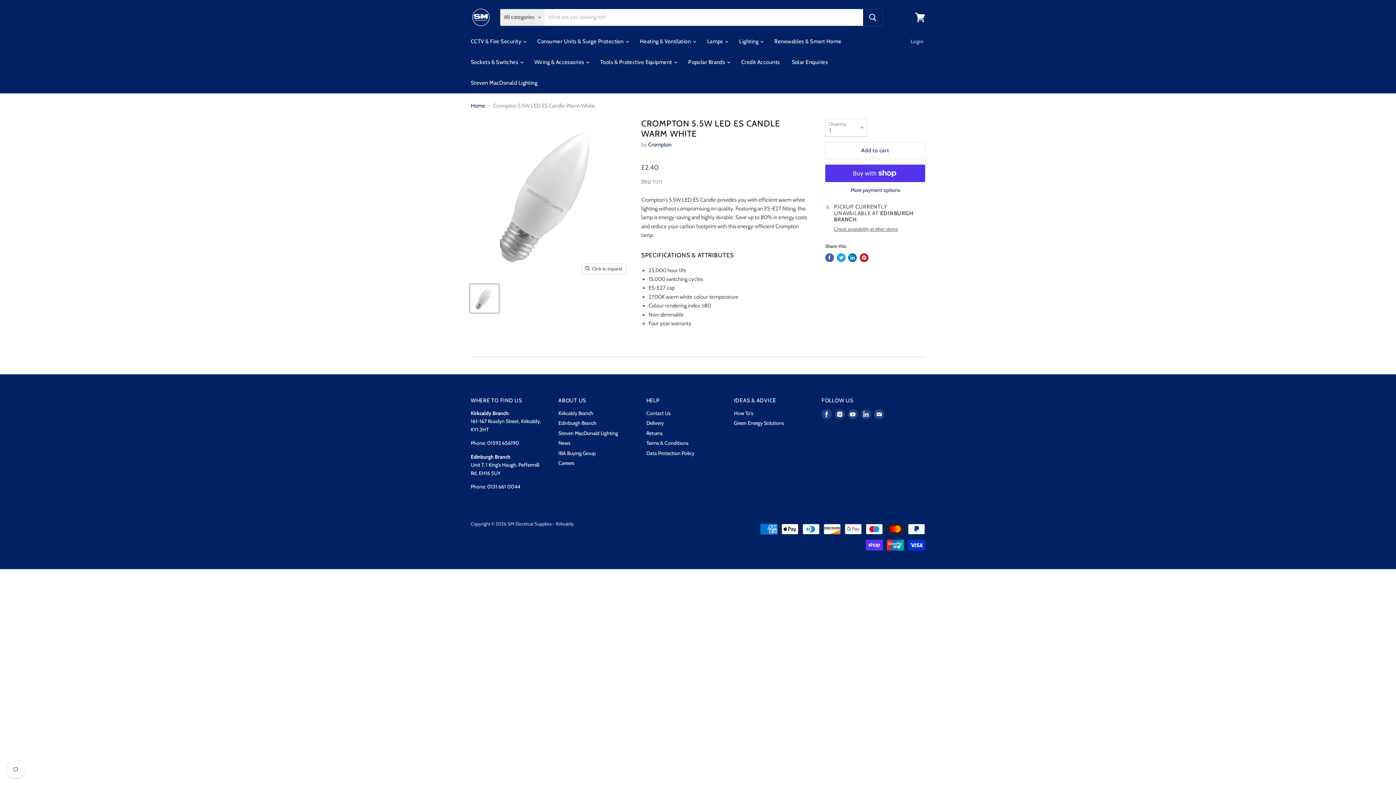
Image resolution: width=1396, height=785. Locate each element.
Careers (566, 463)
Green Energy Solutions (759, 423)
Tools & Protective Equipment (636, 62)
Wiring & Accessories (559, 62)
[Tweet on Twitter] (841, 257)
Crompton (659, 144)
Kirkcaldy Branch (575, 413)
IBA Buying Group (577, 453)
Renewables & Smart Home (807, 41)
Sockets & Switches (495, 62)
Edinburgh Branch (577, 423)
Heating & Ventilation (666, 41)
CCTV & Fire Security (496, 41)
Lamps (716, 41)
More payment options (875, 190)
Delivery (655, 423)
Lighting (749, 41)
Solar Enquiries (810, 62)
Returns (654, 433)
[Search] (873, 17)
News (564, 443)
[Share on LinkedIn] (852, 257)
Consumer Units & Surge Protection (581, 41)
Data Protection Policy (670, 453)
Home (478, 106)
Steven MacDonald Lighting (504, 83)
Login (917, 41)
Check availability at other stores (866, 229)
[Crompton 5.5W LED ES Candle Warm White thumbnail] (484, 298)
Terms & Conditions (667, 443)
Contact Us (658, 413)
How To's (743, 413)
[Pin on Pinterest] (864, 257)
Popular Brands (707, 62)
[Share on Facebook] (829, 257)
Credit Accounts (760, 62)
